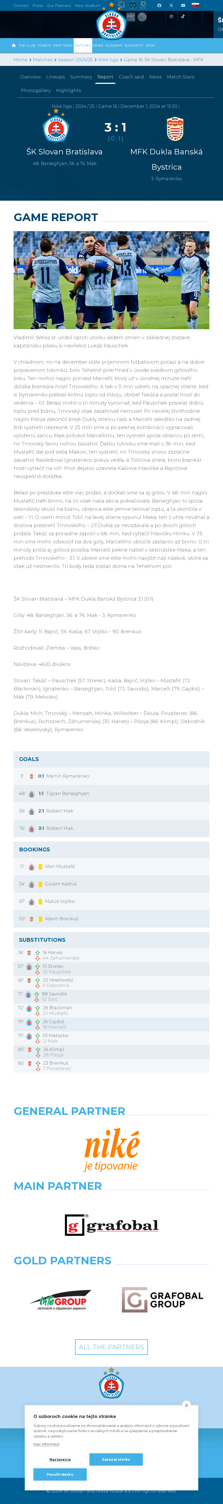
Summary (81, 77)
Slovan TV (134, 45)
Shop (150, 45)
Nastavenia (60, 1459)
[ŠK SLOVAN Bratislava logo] (111, 20)
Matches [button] (83, 45)
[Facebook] (159, 5)
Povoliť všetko (60, 1474)
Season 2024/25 (75, 59)
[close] (186, 1405)
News (98, 45)
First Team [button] (62, 45)
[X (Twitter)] (171, 5)
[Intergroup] (60, 1300)
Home (20, 59)
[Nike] (112, 1150)
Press (37, 5)
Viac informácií (46, 1444)
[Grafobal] (112, 1225)
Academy (113, 45)
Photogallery (36, 90)
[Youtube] (183, 5)
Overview (30, 77)
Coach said (131, 77)
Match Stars (180, 77)
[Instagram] (171, 16)
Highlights (68, 90)
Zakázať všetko (116, 1459)
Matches (42, 59)
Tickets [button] (44, 45)
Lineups (55, 77)
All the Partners (111, 1347)
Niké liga (108, 59)
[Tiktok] (183, 16)
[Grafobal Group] (162, 1300)
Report (105, 77)
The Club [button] (27, 45)
